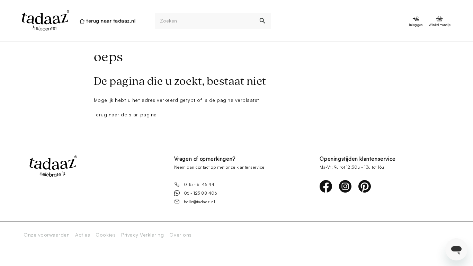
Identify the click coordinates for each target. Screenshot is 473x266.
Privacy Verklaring (142, 235)
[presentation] (45, 20)
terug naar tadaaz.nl (110, 21)
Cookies (106, 235)
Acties (82, 235)
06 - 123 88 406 (200, 193)
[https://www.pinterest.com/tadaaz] (364, 186)
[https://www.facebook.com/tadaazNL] (326, 186)
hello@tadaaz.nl (199, 201)
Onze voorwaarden (47, 235)
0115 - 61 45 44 (199, 184)
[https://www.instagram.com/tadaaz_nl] (345, 186)
